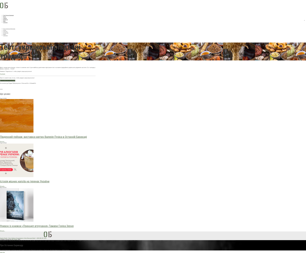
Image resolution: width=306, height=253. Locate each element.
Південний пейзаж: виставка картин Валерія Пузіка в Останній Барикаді (43, 137)
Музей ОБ (5, 19)
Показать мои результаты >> (8, 80)
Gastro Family (3, 238)
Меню (4, 16)
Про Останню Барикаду (8, 15)
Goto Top (2, 252)
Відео (4, 21)
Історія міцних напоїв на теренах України (24, 181)
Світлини (5, 22)
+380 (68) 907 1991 (41, 238)
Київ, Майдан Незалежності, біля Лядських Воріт (21, 238)
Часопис (5, 18)
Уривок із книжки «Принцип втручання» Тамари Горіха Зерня (37, 226)
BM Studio (14, 239)
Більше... (2, 141)
